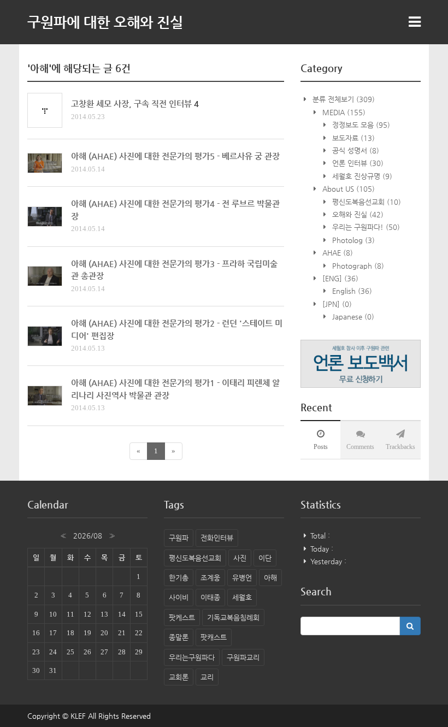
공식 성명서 (354, 150)
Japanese (352, 316)
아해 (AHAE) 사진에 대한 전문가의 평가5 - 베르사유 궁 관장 (175, 156)
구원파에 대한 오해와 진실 (105, 22)
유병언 (242, 578)
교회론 (178, 677)
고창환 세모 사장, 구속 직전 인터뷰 (131, 103)
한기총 (178, 578)
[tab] (320, 439)
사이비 (178, 597)
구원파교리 (243, 657)
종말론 (178, 637)
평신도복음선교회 (365, 202)
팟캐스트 (214, 637)
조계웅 (210, 578)
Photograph (357, 266)
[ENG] (339, 278)
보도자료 (352, 138)
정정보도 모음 (360, 125)
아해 (270, 578)
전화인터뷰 (217, 538)
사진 (239, 558)
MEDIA (343, 112)
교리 (207, 677)
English (351, 291)
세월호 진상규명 (361, 176)
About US (347, 189)
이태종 (210, 597)
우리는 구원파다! (365, 227)
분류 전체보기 (342, 99)
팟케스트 (182, 617)
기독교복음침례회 (233, 617)
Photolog (352, 240)
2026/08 (87, 535)
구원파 (178, 538)
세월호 (242, 597)
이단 (265, 558)
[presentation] (320, 439)
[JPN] (336, 304)
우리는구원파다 (192, 657)
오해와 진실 (357, 214)
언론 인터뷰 (357, 163)
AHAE (336, 253)
